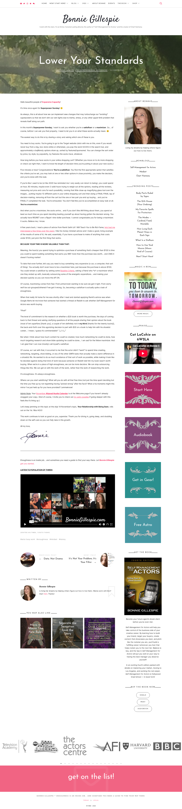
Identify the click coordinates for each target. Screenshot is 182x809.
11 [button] (101, 763)
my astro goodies (81, 397)
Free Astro (143, 525)
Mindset (143, 172)
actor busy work (28, 539)
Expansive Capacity (65, 70)
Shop (134, 3)
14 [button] (113, 763)
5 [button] (77, 763)
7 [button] (85, 763)
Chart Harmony (143, 176)
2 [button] (65, 763)
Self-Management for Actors (143, 168)
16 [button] (121, 763)
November (52, 393)
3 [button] (69, 763)
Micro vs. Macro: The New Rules (35, 628)
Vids (84, 3)
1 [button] (61, 763)
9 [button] (93, 763)
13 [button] (109, 763)
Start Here (143, 390)
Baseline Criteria (67, 270)
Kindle (143, 695)
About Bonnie (99, 3)
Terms (86, 800)
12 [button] (105, 763)
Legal (96, 800)
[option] (15, 746)
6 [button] (81, 763)
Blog (74, 3)
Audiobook (143, 435)
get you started (27, 463)
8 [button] (89, 763)
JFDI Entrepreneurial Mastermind (91, 70)
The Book (122, 3)
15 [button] (117, 763)
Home (44, 3)
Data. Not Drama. (44, 560)
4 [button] (73, 763)
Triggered (99, 628)
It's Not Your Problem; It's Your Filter (91, 560)
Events (111, 3)
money (63, 539)
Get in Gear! (143, 480)
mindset (54, 539)
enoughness (43, 539)
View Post (35, 640)
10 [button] (97, 763)
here (45, 594)
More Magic (143, 313)
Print (143, 702)
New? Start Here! (58, 3)
